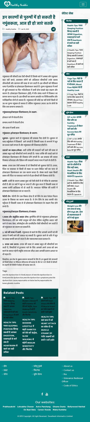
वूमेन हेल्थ (69, 112)
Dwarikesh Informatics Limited (60, 416)
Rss (65, 374)
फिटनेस (69, 21)
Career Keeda (44, 410)
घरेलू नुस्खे (69, 201)
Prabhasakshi (9, 407)
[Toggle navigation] (83, 4)
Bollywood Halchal (76, 407)
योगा (67, 74)
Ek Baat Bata (30, 410)
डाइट (68, 157)
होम (5, 366)
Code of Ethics (71, 385)
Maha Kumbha (59, 410)
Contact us (69, 370)
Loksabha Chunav (25, 407)
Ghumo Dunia (59, 407)
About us (68, 366)
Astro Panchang (43, 407)
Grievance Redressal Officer (72, 380)
